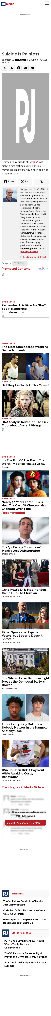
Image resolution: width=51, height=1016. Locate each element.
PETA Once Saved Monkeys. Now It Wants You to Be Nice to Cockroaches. (24, 944)
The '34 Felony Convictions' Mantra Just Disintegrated (21, 548)
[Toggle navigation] (47, 3)
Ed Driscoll (8, 60)
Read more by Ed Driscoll (34, 257)
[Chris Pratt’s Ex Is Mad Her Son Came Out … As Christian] (25, 573)
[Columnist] (11, 194)
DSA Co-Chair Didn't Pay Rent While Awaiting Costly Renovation (23, 773)
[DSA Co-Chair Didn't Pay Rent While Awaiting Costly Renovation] (25, 753)
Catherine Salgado (11, 596)
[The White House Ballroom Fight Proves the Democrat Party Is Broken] (25, 661)
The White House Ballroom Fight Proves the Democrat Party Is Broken (25, 681)
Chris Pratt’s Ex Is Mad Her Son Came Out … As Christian (24, 591)
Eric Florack (8, 554)
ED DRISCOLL (20, 263)
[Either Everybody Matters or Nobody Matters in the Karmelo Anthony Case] (25, 707)
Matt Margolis (9, 688)
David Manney (8, 734)
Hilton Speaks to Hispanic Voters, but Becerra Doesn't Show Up (22, 635)
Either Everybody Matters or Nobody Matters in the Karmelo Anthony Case (24, 727)
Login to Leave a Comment (25, 822)
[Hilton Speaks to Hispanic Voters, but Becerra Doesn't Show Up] (25, 615)
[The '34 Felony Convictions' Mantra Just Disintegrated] (25, 530)
